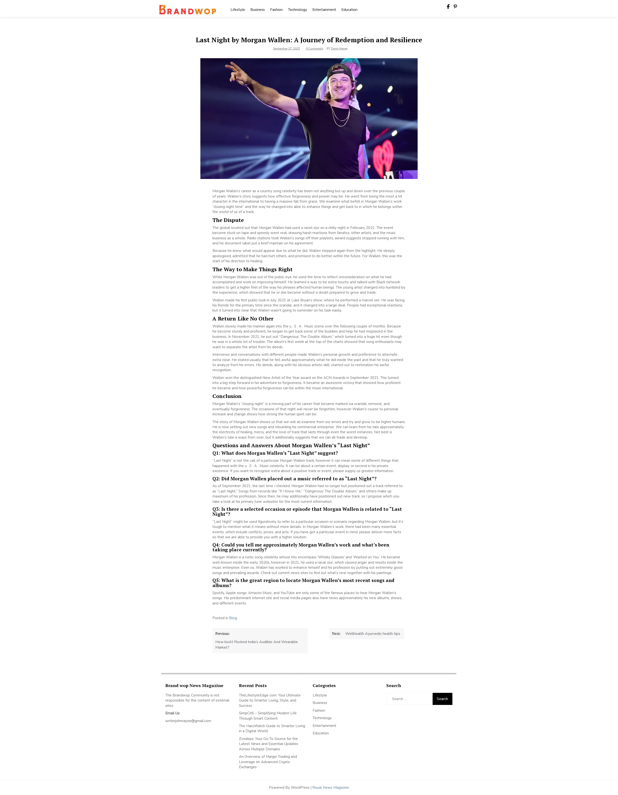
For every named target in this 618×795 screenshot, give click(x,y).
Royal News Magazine (330, 787)
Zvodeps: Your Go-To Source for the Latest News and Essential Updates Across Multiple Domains (268, 744)
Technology (297, 9)
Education (349, 9)
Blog (233, 618)
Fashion (276, 9)
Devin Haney (339, 48)
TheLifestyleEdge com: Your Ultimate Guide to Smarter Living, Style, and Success (270, 700)
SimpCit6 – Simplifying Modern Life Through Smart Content (268, 716)
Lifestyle (238, 9)
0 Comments (314, 48)
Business (257, 9)
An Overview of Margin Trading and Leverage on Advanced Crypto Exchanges (268, 761)
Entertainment (324, 9)
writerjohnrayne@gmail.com (188, 720)
